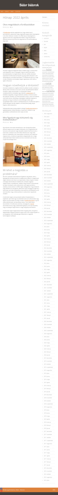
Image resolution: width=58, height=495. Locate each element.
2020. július (46, 336)
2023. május (47, 233)
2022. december (48, 248)
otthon (7, 11)
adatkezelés (44, 67)
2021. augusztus (48, 297)
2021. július (46, 300)
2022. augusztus (48, 260)
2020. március (47, 349)
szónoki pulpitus (50, 97)
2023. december (48, 211)
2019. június (47, 376)
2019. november (48, 361)
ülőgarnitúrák (52, 105)
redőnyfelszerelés (45, 94)
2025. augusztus (48, 150)
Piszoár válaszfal (51, 93)
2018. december (48, 395)
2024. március (47, 202)
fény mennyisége (48, 76)
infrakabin (50, 79)
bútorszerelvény (45, 71)
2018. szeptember (48, 404)
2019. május (47, 379)
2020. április (47, 346)
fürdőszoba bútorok (31, 108)
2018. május (47, 416)
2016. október (47, 474)
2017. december (48, 431)
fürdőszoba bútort (30, 200)
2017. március (47, 459)
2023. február (47, 242)
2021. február (47, 315)
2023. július (46, 226)
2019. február (47, 388)
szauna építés (44, 97)
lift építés (50, 87)
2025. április (47, 162)
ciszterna (43, 73)
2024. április (47, 199)
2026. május (47, 123)
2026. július (46, 116)
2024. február (47, 205)
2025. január (47, 171)
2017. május (47, 453)
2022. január (47, 281)
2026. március (47, 129)
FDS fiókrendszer (51, 75)
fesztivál (46, 41)
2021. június (47, 303)
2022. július (46, 263)
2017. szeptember (48, 440)
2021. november (48, 288)
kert (2, 11)
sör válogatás (52, 99)
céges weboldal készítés (49, 73)
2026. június (47, 119)
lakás (12, 11)
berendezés (44, 70)
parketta (50, 90)
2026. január (47, 135)
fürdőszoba (7, 32)
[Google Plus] (1, 491)
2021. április (47, 309)
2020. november (48, 324)
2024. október (47, 181)
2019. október (47, 364)
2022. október (47, 254)
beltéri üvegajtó (49, 67)
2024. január (47, 208)
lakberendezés (46, 87)
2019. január (47, 391)
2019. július (46, 373)
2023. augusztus (48, 223)
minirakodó (48, 88)
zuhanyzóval (29, 93)
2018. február (47, 425)
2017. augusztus (48, 443)
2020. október (47, 327)
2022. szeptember (48, 257)
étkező (47, 104)
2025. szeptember (48, 147)
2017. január (47, 465)
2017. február (47, 462)
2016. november (48, 471)
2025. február (47, 168)
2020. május (47, 343)
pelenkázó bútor (45, 93)
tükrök (32, 204)
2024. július (46, 190)
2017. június (47, 450)
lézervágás (44, 88)
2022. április (47, 272)
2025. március (47, 165)
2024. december (48, 174)
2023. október (47, 217)
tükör (49, 102)
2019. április (47, 382)
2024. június (47, 193)
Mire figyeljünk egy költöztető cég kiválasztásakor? (18, 118)
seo (12, 27)
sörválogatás (47, 99)
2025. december (48, 138)
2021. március (47, 312)
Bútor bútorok (29, 5)
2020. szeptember (48, 330)
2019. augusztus (48, 370)
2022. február (47, 278)
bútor (49, 69)
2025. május (47, 159)
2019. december (48, 358)
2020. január (47, 355)
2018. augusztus (48, 407)
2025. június (47, 156)
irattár (49, 83)
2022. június (47, 266)
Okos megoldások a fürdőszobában (19, 24)
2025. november (48, 141)
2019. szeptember (48, 367)
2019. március (47, 385)
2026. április (47, 126)
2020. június (47, 339)
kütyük (45, 47)
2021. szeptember (48, 294)
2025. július (46, 153)
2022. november (48, 251)
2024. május (47, 196)
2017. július (46, 446)
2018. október (47, 401)
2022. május (47, 269)
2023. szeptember (48, 220)
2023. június (47, 229)
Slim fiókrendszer (51, 94)
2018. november (48, 398)
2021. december (48, 284)
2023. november (48, 214)
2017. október (47, 437)
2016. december (48, 468)
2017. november (48, 434)
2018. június (47, 413)
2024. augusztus (48, 187)
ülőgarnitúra (47, 105)
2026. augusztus (48, 113)
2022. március (47, 275)
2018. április (47, 419)
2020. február (47, 352)
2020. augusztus (48, 333)
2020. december (48, 321)
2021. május (47, 306)
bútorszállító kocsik (51, 71)
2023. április (47, 236)
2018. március (47, 422)
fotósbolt (43, 76)
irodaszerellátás (44, 85)
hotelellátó (47, 79)
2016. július (46, 480)
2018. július (46, 410)
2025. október (47, 144)
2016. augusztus (48, 477)
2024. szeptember (48, 184)
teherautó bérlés (45, 101)
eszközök (17, 11)
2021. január (47, 318)
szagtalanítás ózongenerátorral (47, 96)
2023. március (47, 239)
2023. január (47, 245)
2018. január (47, 428)
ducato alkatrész (45, 75)
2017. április (47, 456)
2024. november (48, 178)
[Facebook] (1, 488)
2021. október (47, 291)
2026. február (47, 132)
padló (45, 91)
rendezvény (47, 56)
